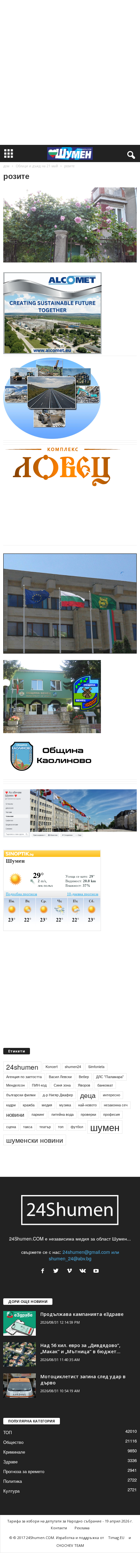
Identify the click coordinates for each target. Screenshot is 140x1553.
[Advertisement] (70, 72)
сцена (11, 1126)
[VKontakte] (84, 1271)
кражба (29, 1104)
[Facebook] (44, 1271)
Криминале (14, 1452)
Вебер (84, 1076)
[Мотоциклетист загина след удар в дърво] (19, 1385)
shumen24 (73, 1066)
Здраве (10, 1461)
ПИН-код (39, 1085)
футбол (77, 1126)
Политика (12, 1481)
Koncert (52, 1066)
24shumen (22, 1067)
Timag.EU (116, 1537)
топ (60, 1126)
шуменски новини (34, 1140)
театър (45, 1126)
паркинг (38, 1114)
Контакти (59, 1527)
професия (111, 1114)
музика (65, 1104)
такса (27, 1126)
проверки (88, 1114)
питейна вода (62, 1114)
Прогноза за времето (23, 1471)
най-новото (87, 1104)
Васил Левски (60, 1076)
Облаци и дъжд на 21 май (37, 166)
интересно (111, 1094)
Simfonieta (96, 1066)
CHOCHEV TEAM (70, 1545)
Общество (13, 1442)
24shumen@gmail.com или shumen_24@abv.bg (84, 1255)
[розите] (70, 224)
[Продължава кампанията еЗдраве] (19, 1323)
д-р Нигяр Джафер (58, 1094)
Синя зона (62, 1085)
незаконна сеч (116, 1104)
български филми (20, 1094)
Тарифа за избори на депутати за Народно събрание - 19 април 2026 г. (70, 1521)
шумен (104, 1127)
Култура (11, 1491)
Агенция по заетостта (24, 1076)
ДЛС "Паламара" (110, 1076)
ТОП (7, 1432)
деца (88, 1095)
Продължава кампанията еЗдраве (81, 1314)
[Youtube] (97, 1271)
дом (6, 166)
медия (47, 1104)
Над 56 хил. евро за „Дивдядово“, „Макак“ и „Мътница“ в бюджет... (80, 1348)
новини (15, 1114)
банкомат (105, 1085)
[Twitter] (57, 1271)
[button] (130, 153)
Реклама (82, 1527)
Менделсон (15, 1085)
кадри (11, 1104)
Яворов (84, 1085)
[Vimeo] (70, 1271)
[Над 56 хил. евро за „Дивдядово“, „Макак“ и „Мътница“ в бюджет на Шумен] (19, 1354)
